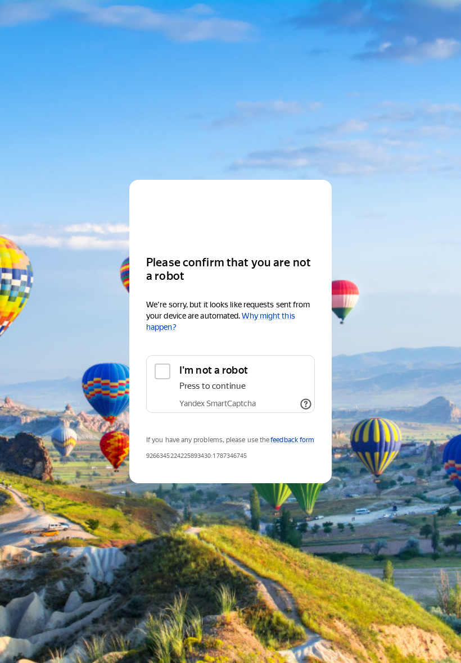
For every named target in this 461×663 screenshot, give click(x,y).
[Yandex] (230, 212)
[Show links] (306, 404)
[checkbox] (230, 384)
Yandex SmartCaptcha (217, 403)
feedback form (292, 440)
